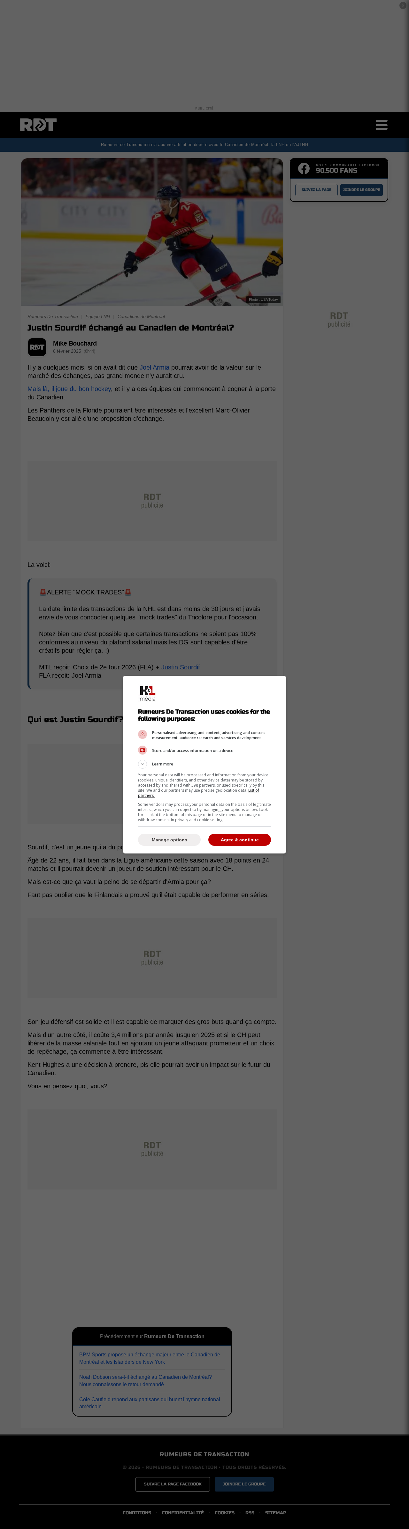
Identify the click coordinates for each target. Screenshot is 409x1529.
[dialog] (204, 765)
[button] (204, 764)
